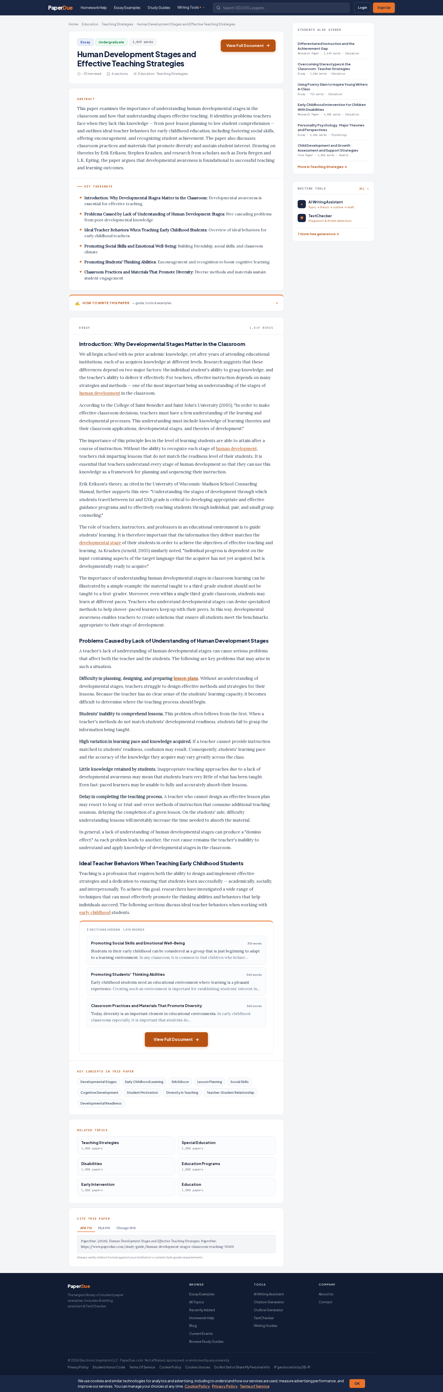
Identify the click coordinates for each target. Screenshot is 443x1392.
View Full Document (245, 45)
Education (90, 24)
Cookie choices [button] (197, 1367)
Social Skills (239, 1082)
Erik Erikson (180, 1082)
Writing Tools (188, 7)
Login (362, 7)
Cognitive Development (99, 1092)
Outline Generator (268, 1310)
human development (99, 393)
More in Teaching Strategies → (322, 167)
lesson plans (186, 678)
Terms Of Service (142, 1367)
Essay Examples (127, 7)
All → (364, 188)
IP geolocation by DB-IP (292, 1367)
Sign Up (383, 7)
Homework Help (94, 7)
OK (357, 1383)
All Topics (196, 1302)
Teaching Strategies (117, 24)
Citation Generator (269, 1302)
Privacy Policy (225, 1386)
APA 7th (86, 1228)
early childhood (94, 912)
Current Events (201, 1333)
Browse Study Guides (206, 1341)
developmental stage (100, 542)
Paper (60, 7)
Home (73, 24)
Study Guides (159, 7)
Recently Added (202, 1310)
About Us (326, 1294)
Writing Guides (265, 1326)
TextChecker (264, 1318)
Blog (193, 1326)
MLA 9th (104, 1228)
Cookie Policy (197, 1386)
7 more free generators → (318, 234)
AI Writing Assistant (269, 1294)
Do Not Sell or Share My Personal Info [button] (242, 1367)
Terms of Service (254, 1386)
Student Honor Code (109, 1367)
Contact (325, 1302)
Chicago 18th (126, 1228)
